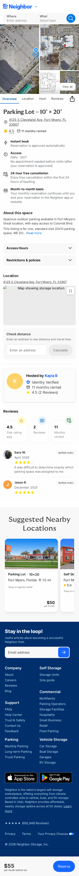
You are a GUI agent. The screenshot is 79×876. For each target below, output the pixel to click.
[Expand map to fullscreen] (70, 291)
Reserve (64, 866)
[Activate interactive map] (39, 305)
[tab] (9, 99)
